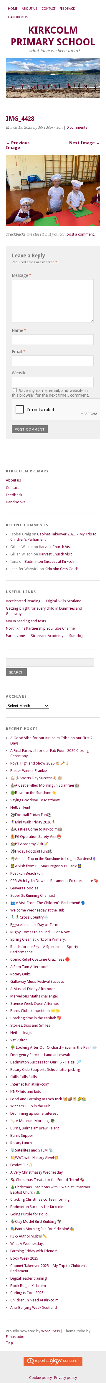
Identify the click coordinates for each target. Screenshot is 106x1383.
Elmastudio (15, 1336)
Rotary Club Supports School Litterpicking (45, 1069)
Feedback (67, 9)
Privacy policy (65, 1377)
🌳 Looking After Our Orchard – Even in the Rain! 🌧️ (53, 1047)
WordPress (50, 1331)
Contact (48, 9)
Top (9, 1343)
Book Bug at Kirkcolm (28, 1285)
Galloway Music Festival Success (37, 981)
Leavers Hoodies (24, 888)
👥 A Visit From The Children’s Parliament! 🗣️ (48, 903)
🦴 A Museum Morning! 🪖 (32, 1121)
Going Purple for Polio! (29, 1214)
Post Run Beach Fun (26, 873)
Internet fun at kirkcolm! (30, 1084)
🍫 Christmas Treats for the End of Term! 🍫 (47, 1179)
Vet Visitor (18, 1040)
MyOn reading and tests (26, 621)
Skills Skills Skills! (24, 1077)
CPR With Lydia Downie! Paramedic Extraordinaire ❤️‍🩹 (54, 881)
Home (13, 9)
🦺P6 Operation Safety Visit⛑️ (35, 836)
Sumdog (76, 635)
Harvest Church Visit (55, 547)
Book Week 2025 (24, 1258)
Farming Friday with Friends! (33, 1251)
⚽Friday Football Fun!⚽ (31, 851)
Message (22, 275)
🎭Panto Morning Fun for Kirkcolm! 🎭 (42, 1229)
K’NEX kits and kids (25, 1091)
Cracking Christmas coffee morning (39, 1199)
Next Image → (84, 142)
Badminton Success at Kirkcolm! (50, 561)
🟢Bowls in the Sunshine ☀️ (33, 792)
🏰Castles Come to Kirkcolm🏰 (36, 829)
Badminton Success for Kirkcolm (37, 1207)
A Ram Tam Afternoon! (29, 967)
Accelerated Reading (23, 601)
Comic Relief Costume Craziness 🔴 (40, 959)
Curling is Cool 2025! (27, 1293)
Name (19, 330)
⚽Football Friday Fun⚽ (31, 815)
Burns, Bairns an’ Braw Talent (34, 1128)
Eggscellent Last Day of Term (34, 924)
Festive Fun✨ (21, 1165)
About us (29, 9)
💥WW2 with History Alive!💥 (34, 1157)
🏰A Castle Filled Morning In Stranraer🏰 (44, 785)
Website (19, 372)
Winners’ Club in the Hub (30, 1106)
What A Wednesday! (27, 1243)
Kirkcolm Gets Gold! (61, 569)
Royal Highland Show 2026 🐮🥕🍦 (39, 763)
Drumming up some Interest (34, 1113)
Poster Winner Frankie (28, 770)
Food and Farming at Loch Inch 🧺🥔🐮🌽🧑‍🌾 (48, 1099)
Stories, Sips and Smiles (30, 1025)
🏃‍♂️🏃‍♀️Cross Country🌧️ (29, 917)
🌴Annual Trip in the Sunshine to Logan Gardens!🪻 (53, 858)
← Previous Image (17, 145)
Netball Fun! (20, 807)
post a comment (80, 234)
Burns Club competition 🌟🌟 (35, 1010)
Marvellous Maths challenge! (34, 996)
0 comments (77, 127)
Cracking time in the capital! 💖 (36, 1018)
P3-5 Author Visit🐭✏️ (28, 1236)
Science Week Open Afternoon (36, 1003)
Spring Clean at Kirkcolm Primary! (38, 939)
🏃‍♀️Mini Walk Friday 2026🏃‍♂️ (33, 822)
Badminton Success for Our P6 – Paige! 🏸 (45, 1062)
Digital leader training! (28, 1278)
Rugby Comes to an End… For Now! (40, 932)
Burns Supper (21, 1135)
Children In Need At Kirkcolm (34, 1300)
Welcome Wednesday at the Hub (37, 910)
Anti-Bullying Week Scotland (33, 1307)
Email (19, 351)
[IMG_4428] (53, 224)
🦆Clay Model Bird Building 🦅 (36, 1221)
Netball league (22, 1032)
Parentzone (15, 635)
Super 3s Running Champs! (32, 895)
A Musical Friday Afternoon (33, 989)
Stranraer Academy (47, 635)
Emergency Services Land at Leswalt (40, 1055)
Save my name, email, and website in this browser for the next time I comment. (50, 393)
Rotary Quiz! (20, 974)
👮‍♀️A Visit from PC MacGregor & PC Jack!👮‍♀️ (46, 866)
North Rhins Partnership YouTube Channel (41, 628)
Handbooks (18, 17)
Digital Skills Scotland (64, 601)
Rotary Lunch (21, 1143)
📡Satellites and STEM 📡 (31, 1150)
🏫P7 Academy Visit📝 (29, 844)
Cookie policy (40, 1377)
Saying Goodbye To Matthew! (35, 800)
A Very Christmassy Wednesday (36, 1172)
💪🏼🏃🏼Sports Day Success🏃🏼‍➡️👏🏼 (36, 778)
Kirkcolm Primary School (53, 36)
